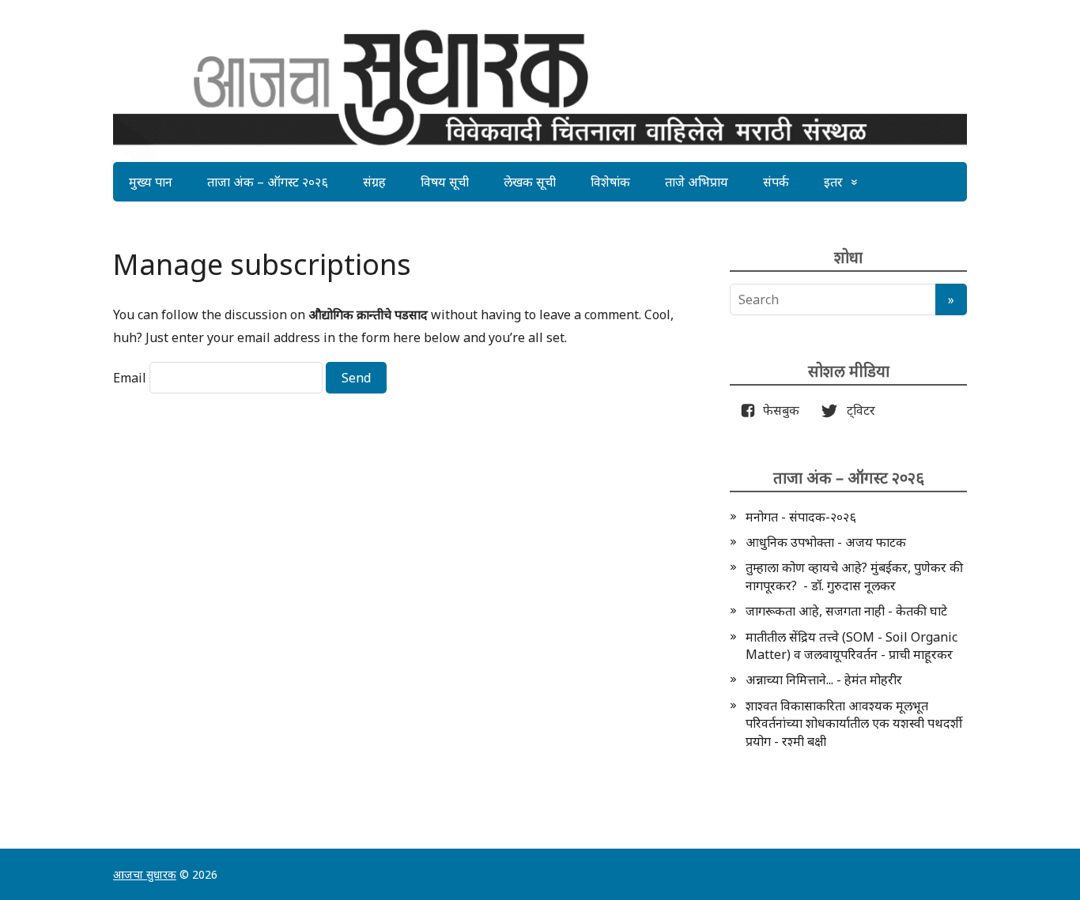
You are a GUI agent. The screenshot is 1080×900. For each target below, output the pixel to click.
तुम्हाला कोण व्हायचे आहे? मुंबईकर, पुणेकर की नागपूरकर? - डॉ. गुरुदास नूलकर (854, 576)
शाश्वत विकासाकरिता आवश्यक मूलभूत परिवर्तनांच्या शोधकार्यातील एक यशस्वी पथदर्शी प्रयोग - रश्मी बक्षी (854, 723)
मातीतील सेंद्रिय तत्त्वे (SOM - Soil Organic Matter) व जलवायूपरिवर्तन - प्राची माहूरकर (851, 645)
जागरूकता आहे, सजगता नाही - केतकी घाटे (846, 610)
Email (129, 377)
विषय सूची (445, 181)
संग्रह (374, 181)
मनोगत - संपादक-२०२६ (801, 516)
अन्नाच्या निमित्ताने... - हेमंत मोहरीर (824, 679)
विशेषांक (610, 181)
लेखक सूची (530, 181)
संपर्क (776, 181)
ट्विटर (856, 410)
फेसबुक (778, 410)
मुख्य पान (150, 181)
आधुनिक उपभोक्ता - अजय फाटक (826, 542)
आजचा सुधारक (144, 874)
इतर (833, 181)
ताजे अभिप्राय (696, 181)
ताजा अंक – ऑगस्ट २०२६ (267, 181)
